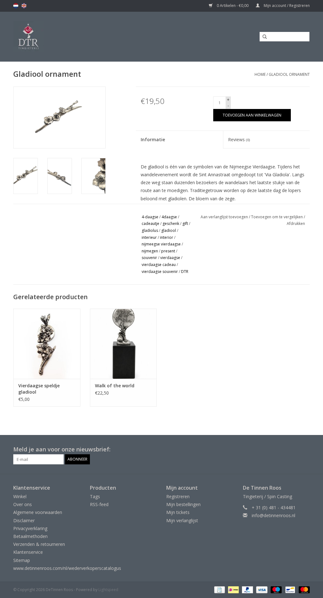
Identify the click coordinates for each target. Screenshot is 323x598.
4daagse (169, 217)
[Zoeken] (262, 37)
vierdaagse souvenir (160, 271)
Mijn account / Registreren (286, 5)
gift (185, 223)
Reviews (239, 139)
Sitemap (21, 560)
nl (15, 5)
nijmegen (150, 251)
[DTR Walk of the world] (123, 344)
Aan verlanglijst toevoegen (224, 217)
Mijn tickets (178, 512)
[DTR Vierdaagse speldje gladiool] (46, 344)
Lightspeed (108, 589)
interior (166, 237)
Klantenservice (28, 552)
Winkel (19, 496)
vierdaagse (170, 257)
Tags (95, 496)
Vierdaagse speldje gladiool (39, 389)
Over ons (22, 504)
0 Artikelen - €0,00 (233, 5)
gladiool (168, 230)
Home (260, 74)
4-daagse (150, 217)
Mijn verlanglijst (182, 520)
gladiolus (150, 230)
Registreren (178, 496)
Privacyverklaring (30, 528)
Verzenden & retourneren (39, 544)
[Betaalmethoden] (219, 589)
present (168, 251)
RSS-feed (99, 504)
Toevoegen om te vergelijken (277, 217)
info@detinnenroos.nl (273, 515)
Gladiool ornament (289, 74)
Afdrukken (296, 223)
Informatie (153, 139)
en (23, 5)
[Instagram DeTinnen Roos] (305, 449)
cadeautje (150, 223)
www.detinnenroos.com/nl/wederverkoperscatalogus (67, 568)
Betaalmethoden (30, 536)
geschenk (170, 223)
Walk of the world (114, 386)
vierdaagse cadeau (159, 264)
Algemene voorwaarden (37, 512)
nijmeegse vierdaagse (161, 244)
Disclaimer (24, 520)
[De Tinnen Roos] (67, 36)
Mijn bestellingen (183, 504)
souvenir (149, 257)
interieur (149, 237)
